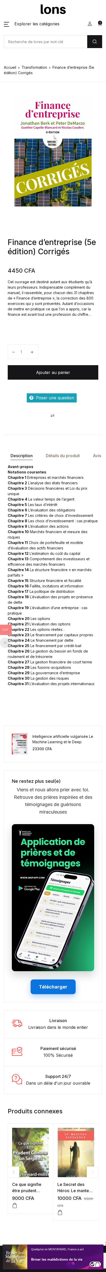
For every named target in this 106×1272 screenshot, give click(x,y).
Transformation (34, 67)
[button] (31, 24)
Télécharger (53, 987)
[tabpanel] (53, 151)
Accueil (10, 67)
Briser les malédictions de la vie (56, 1259)
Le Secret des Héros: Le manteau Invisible (75, 1190)
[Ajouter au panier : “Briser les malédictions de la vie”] (97, 1264)
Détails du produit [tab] (63, 455)
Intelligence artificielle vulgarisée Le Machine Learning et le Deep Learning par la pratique (62, 741)
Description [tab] (22, 455)
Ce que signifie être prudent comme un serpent (30, 1190)
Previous (13, 1172)
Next (92, 1172)
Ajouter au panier (53, 372)
